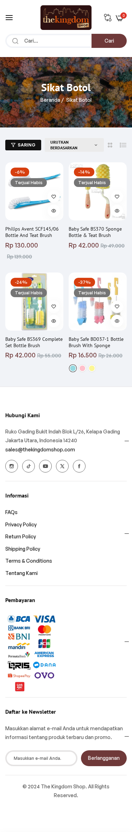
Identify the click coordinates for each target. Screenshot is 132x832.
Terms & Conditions (28, 561)
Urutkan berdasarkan (63, 144)
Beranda (50, 100)
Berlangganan (104, 758)
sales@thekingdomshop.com (40, 449)
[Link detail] (11, 466)
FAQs (11, 512)
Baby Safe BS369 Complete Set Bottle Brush (34, 342)
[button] (54, 196)
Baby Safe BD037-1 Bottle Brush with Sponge (96, 342)
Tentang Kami (21, 573)
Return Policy (20, 536)
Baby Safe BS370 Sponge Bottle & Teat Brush (95, 232)
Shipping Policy (22, 549)
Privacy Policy (21, 524)
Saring (27, 145)
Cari (109, 41)
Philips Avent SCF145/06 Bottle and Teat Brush (32, 232)
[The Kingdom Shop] (66, 17)
